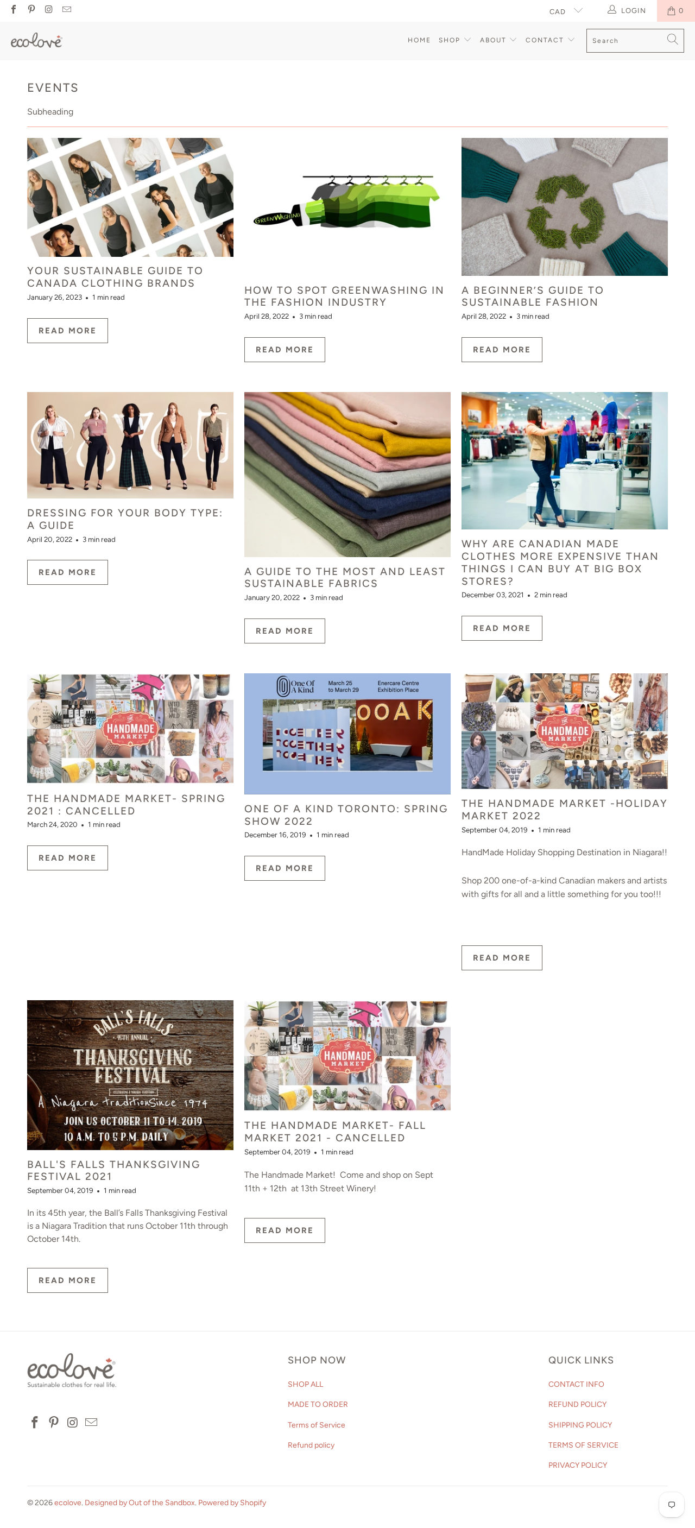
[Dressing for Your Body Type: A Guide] (130, 445)
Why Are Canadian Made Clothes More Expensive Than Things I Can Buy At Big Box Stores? (560, 562)
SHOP (451, 40)
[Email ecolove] (66, 11)
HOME (419, 40)
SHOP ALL (305, 1384)
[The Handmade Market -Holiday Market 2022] (565, 731)
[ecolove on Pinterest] (30, 11)
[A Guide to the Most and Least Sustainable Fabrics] (347, 474)
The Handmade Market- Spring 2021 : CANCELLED (126, 804)
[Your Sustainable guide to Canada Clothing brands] (130, 197)
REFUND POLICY (577, 1404)
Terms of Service (316, 1425)
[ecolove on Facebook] (13, 11)
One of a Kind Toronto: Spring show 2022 (346, 815)
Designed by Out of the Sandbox (140, 1502)
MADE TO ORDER (318, 1404)
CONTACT (546, 40)
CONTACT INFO (576, 1384)
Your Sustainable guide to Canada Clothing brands (115, 276)
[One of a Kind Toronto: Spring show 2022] (347, 733)
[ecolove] (36, 41)
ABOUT (494, 40)
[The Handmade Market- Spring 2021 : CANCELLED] (130, 728)
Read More (68, 331)
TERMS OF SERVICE (583, 1445)
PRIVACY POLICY (577, 1465)
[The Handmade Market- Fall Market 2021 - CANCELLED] (347, 1055)
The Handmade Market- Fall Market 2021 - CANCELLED (335, 1131)
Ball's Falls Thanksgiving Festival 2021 (113, 1170)
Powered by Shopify (232, 1502)
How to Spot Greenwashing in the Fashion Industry (344, 296)
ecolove (67, 1502)
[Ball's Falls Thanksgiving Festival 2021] (130, 1075)
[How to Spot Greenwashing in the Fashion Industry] (347, 207)
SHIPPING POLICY (580, 1425)
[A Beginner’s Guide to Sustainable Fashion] (565, 207)
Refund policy (311, 1445)
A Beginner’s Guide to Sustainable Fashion (533, 296)
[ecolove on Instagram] (48, 11)
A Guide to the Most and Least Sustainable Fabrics (345, 577)
